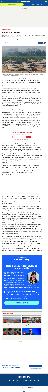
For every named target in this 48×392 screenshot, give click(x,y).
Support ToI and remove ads (36, 4)
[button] (46, 1)
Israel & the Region (9, 357)
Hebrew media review (6, 360)
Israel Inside (16, 357)
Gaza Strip (32, 357)
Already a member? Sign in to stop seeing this (22, 305)
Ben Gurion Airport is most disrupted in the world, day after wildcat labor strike (31, 325)
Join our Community (11, 4)
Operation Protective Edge (24, 357)
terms (27, 139)
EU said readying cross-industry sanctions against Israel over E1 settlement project (12, 325)
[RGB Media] (21, 387)
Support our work (22, 303)
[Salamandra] (30, 387)
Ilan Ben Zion (5, 42)
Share (41, 43)
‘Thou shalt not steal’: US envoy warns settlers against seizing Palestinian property (31, 336)
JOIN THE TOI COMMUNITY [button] (35, 366)
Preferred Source (27, 39)
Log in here (39, 368)
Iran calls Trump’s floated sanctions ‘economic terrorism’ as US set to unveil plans (11, 336)
